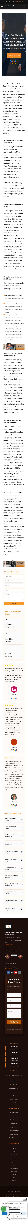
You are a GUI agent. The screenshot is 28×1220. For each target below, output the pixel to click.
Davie (14, 1177)
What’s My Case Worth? (14, 55)
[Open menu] (25, 6)
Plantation (14, 1180)
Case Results (14, 1092)
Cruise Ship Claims (14, 1119)
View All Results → (14, 1070)
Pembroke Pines (14, 1157)
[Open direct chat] (24, 1200)
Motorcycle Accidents (14, 1127)
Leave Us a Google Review (12, 968)
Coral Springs (14, 1165)
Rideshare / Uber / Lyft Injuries (14, 1116)
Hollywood (14, 1160)
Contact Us (14, 1102)
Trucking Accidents (14, 1112)
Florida (14, 1148)
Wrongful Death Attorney (14, 1137)
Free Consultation (14, 1099)
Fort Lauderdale (14, 1154)
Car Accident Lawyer (14, 1130)
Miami (14, 1151)
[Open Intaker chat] (10, 1219)
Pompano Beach (14, 1171)
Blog (14, 1095)
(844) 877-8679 (19, 1)
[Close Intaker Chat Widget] (26, 1200)
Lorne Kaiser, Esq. (14, 1084)
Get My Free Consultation (14, 1022)
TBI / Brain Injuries (14, 1123)
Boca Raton (14, 1174)
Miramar (14, 1162)
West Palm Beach (14, 1168)
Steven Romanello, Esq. (14, 1088)
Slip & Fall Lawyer (14, 1134)
